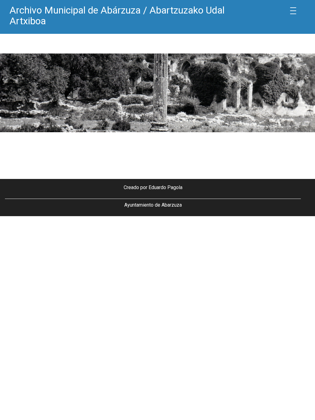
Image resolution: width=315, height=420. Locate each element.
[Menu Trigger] (293, 11)
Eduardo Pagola (165, 187)
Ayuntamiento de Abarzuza (153, 205)
